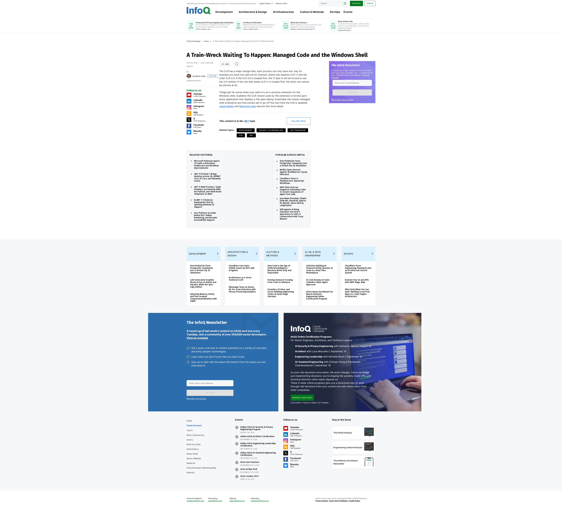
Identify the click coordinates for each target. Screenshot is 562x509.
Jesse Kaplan (226, 106)
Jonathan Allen (199, 76)
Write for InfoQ (194, 444)
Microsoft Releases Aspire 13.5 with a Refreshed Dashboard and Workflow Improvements (207, 164)
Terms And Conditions (338, 501)
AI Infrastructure (283, 11)
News (206, 41)
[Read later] (236, 64)
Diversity (191, 472)
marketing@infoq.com (260, 501)
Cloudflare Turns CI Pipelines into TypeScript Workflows (292, 180)
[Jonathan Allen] (189, 76)
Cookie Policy (354, 501)
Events (347, 11)
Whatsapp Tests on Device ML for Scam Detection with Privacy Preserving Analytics (242, 289)
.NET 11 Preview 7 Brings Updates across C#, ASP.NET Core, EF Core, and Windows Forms (207, 177)
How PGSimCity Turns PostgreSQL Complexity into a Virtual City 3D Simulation (293, 163)
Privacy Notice (322, 501)
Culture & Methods (312, 11)
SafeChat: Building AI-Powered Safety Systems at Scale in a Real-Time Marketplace (319, 269)
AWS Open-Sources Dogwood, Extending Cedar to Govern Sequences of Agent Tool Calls (293, 191)
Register (356, 3)
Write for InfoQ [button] (281, 3)
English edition (265, 3)
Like (227, 64)
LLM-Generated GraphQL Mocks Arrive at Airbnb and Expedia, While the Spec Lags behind (203, 283)
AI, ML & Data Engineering (313, 254)
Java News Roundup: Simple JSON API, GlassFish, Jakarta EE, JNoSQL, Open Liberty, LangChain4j (293, 202)
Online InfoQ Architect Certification (257, 436)
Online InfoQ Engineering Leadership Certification (258, 444)
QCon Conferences (195, 435)
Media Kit (191, 463)
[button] (352, 92)
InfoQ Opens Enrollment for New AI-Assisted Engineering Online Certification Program (319, 295)
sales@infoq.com (215, 501)
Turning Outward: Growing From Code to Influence (280, 281)
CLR (241, 135)
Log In (190, 430)
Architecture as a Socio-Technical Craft (240, 278)
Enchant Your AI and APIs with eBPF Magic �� (357, 281)
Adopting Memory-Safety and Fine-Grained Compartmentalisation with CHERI (203, 297)
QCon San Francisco (249, 462)
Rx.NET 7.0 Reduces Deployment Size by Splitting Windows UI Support (204, 203)
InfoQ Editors (193, 449)
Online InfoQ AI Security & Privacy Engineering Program (256, 428)
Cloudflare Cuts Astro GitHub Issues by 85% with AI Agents (242, 268)
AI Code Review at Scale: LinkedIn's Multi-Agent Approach (318, 282)
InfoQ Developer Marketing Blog (201, 468)
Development (224, 11)
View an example (197, 337)
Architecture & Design (253, 11)
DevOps (335, 11)
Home (189, 421)
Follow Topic (299, 121)
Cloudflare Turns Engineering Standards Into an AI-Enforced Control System (358, 269)
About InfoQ (192, 454)
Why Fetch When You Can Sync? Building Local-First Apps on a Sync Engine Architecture (357, 293)
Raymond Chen (247, 106)
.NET (246, 121)
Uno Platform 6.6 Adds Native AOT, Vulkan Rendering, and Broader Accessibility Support (205, 216)
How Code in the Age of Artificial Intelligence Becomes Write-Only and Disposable (279, 269)
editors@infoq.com (237, 501)
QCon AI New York (248, 469)
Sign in (370, 3)
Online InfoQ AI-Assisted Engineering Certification (258, 454)
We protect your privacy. (342, 99)
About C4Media (194, 458)
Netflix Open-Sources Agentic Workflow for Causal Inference (293, 172)
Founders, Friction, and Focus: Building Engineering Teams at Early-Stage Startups (281, 293)
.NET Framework (298, 130)
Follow (212, 76)
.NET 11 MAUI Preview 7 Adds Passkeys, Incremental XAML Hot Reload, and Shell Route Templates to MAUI (207, 190)
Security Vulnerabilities (271, 130)
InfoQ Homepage (193, 41)
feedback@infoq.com (195, 501)
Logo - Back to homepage (199, 10)
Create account (194, 425)
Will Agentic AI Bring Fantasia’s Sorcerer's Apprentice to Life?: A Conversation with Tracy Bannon (291, 214)
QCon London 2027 (249, 476)
